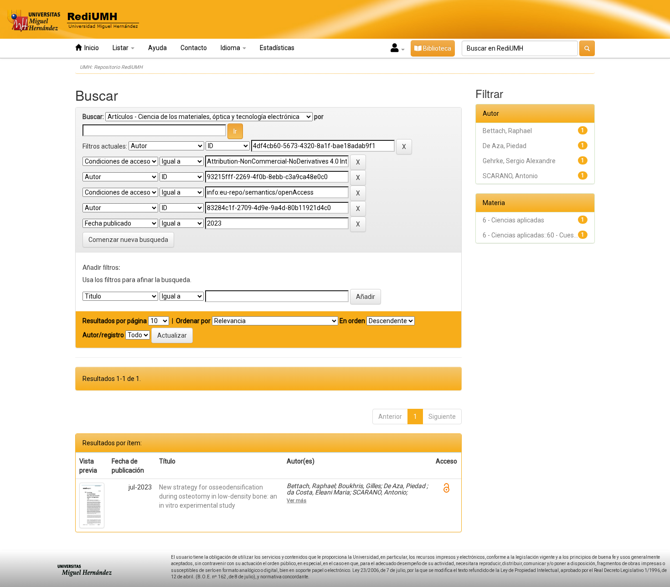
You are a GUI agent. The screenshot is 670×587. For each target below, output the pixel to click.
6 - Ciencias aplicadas (513, 220)
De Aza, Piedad (504, 145)
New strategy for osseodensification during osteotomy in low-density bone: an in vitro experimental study (218, 496)
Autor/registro (103, 335)
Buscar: (93, 116)
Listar (121, 47)
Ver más (296, 500)
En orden (352, 320)
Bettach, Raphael (507, 130)
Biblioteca (436, 48)
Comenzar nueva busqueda (128, 239)
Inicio (90, 47)
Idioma (231, 47)
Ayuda (157, 47)
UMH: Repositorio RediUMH (111, 67)
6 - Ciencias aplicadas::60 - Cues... (530, 235)
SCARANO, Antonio (510, 176)
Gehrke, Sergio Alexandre (519, 161)
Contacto (193, 47)
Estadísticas (277, 47)
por (319, 116)
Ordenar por (193, 320)
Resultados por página (114, 320)
